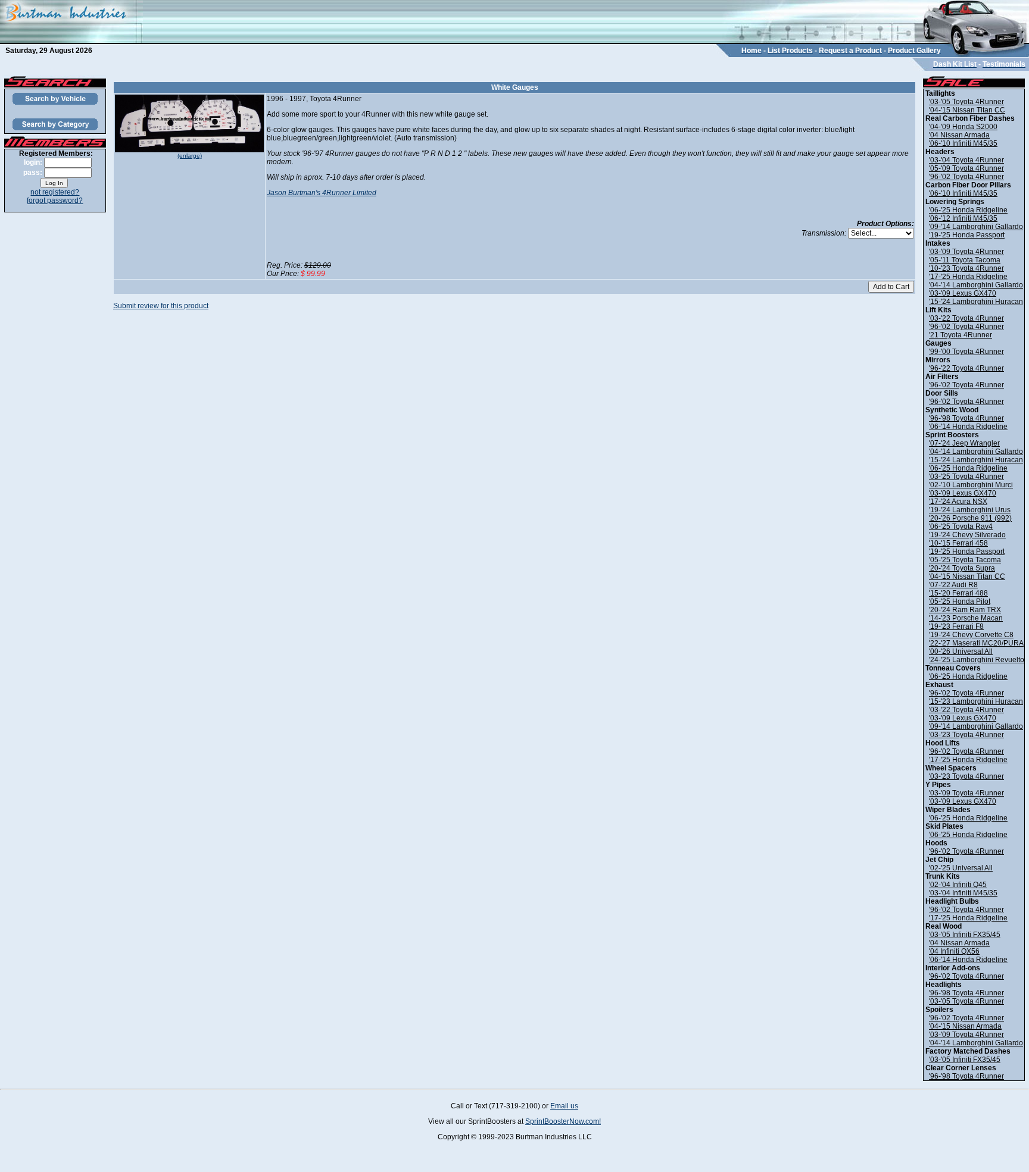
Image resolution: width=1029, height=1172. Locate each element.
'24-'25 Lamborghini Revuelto (976, 660)
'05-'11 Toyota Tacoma (964, 260)
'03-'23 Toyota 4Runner (966, 735)
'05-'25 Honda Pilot (959, 601)
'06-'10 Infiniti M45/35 (963, 143)
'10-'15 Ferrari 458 (958, 543)
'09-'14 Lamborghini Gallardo (976, 227)
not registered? (54, 192)
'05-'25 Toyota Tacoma (965, 560)
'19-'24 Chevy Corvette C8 (971, 635)
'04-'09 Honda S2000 (963, 127)
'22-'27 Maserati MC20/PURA (976, 643)
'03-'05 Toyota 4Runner (966, 102)
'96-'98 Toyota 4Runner (966, 418)
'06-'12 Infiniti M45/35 (963, 218)
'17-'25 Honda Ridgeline (968, 276)
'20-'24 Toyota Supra (962, 568)
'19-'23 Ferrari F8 (956, 626)
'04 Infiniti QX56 (954, 951)
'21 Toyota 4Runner (960, 335)
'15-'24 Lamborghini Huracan (976, 301)
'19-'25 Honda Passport (967, 235)
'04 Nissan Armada (959, 135)
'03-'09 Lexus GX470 (962, 293)
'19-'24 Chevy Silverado (967, 535)
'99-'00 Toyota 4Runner (966, 351)
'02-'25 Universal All (961, 868)
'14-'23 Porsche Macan (966, 618)
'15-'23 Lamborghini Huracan (976, 701)
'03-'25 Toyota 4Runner (966, 476)
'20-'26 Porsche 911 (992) (970, 518)
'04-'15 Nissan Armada (965, 1026)
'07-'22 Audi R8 (953, 585)
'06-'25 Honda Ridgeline (968, 210)
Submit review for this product (160, 306)
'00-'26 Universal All (961, 651)
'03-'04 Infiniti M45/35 (963, 893)
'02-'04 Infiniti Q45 (958, 884)
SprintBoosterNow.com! (563, 1121)
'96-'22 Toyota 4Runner (966, 368)
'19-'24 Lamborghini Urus (970, 510)
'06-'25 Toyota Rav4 (961, 526)
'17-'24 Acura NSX (958, 501)
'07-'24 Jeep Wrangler (964, 443)
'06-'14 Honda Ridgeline (968, 426)
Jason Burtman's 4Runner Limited (321, 193)
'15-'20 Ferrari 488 (958, 593)
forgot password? (55, 200)
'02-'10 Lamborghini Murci (971, 485)
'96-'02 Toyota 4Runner (966, 177)
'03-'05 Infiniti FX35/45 (964, 934)
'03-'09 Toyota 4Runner (966, 251)
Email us (564, 1106)
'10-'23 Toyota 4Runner (966, 268)
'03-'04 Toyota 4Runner (966, 160)
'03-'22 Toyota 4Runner (966, 318)
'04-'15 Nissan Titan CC (967, 110)
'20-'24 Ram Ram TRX (965, 610)
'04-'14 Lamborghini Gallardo (976, 285)
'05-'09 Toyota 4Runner (966, 168)
